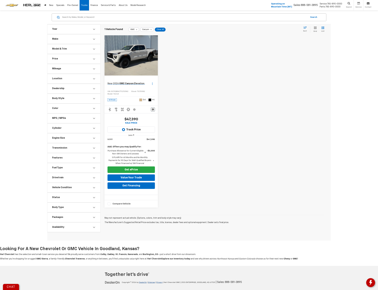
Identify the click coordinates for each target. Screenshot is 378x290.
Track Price (133, 129)
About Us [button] (123, 5)
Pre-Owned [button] (72, 5)
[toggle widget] (370, 282)
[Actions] (152, 83)
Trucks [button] (84, 5)
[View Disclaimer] (134, 109)
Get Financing (131, 185)
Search (313, 17)
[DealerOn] (112, 282)
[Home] (45, 5)
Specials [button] (60, 5)
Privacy (159, 282)
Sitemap (151, 282)
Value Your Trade (131, 177)
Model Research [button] (138, 5)
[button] (155, 55)
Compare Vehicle (122, 204)
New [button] (51, 5)
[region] (131, 151)
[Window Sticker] (153, 109)
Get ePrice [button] (131, 169)
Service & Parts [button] (108, 5)
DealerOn (143, 282)
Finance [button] (94, 5)
